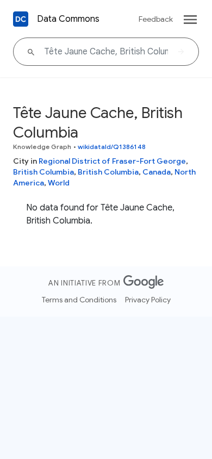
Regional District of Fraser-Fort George (112, 161)
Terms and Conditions (79, 300)
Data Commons (68, 19)
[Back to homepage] (20, 19)
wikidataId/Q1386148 (112, 146)
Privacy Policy (148, 300)
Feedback (156, 19)
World (59, 183)
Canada (156, 172)
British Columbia (43, 172)
